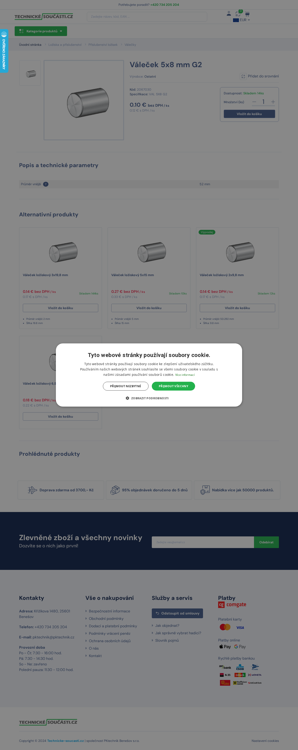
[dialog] (149, 375)
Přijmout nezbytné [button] (125, 386)
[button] (149, 398)
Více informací (185, 375)
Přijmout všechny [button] (173, 386)
